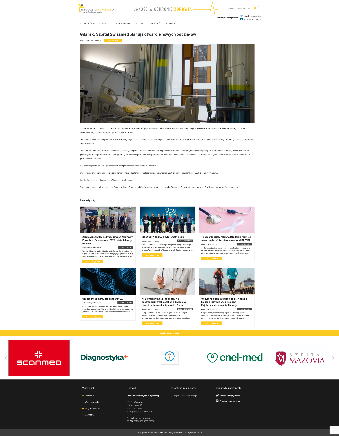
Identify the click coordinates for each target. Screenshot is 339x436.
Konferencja (172, 23)
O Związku (89, 414)
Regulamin (89, 395)
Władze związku (92, 402)
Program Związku (93, 408)
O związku (103, 23)
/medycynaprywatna (252, 16)
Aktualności (156, 23)
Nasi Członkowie (122, 23)
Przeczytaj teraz (93, 261)
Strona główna (87, 23)
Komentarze (140, 23)
